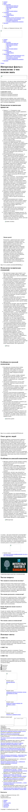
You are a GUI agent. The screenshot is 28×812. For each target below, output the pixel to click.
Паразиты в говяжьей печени (13, 714)
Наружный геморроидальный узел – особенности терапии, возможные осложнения (13, 762)
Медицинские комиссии (12, 5)
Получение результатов (12, 20)
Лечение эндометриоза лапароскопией (10, 733)
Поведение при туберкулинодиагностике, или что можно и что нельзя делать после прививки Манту (13, 749)
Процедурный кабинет (12, 11)
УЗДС (7, 9)
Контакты (5, 23)
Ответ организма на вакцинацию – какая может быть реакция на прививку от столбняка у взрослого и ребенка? (14, 756)
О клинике (6, 12)
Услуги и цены (7, 4)
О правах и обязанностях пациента (14, 21)
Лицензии (8, 13)
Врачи (4, 3)
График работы (10, 15)
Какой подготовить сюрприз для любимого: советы (14, 704)
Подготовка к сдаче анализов (13, 19)
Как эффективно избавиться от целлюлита (13, 778)
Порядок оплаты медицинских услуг (15, 17)
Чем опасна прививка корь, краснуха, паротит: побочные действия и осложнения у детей (12, 743)
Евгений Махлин (10, 682)
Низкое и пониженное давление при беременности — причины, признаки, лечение (14, 775)
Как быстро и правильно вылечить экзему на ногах (13, 731)
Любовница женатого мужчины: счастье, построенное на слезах (16, 692)
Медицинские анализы (12, 7)
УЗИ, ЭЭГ (8, 8)
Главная (5, 1)
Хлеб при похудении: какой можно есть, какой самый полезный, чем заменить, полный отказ (14, 788)
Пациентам (6, 16)
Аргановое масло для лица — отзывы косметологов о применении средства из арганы (15, 770)
